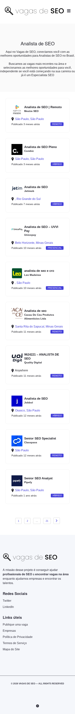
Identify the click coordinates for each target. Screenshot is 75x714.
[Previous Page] (56, 521)
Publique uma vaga (15, 624)
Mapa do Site (11, 649)
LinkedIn (8, 606)
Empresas (9, 630)
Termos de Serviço (15, 643)
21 (47, 521)
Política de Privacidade (18, 636)
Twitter (7, 600)
